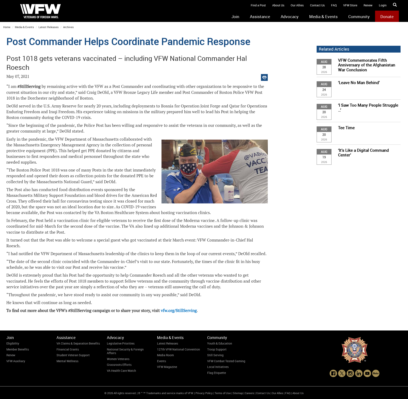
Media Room (165, 355)
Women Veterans (118, 359)
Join (235, 16)
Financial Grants (68, 349)
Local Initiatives (218, 367)
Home (6, 27)
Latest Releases (48, 27)
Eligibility (12, 343)
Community (359, 16)
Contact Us (317, 5)
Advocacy (290, 16)
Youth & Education (219, 343)
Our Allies (297, 5)
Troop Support (217, 349)
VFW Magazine (167, 367)
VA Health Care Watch (121, 371)
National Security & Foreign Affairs (125, 351)
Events (161, 361)
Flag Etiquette (216, 373)
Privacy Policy (204, 393)
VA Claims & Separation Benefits (78, 343)
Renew (368, 5)
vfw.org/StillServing (179, 310)
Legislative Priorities (121, 343)
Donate (387, 16)
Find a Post (258, 5)
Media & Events (323, 16)
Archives (68, 27)
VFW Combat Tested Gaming (226, 361)
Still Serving (215, 355)
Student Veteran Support (73, 355)
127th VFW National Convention (178, 349)
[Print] (264, 76)
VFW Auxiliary (15, 361)
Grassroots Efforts (119, 365)
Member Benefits (17, 349)
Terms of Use (223, 393)
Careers (249, 393)
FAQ (334, 5)
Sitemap (238, 393)
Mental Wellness (67, 361)
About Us (278, 5)
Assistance (260, 16)
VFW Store (350, 5)
